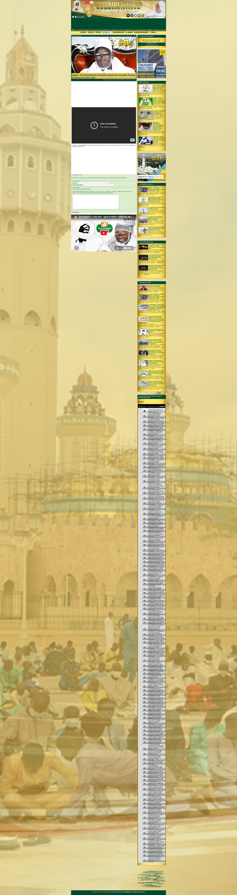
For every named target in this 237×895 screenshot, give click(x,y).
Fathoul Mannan (161, 879)
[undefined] (144, 411)
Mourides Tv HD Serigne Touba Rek (128, 79)
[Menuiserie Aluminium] (151, 77)
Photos (98, 32)
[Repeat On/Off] (145, 406)
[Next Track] (143, 406)
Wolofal (142, 883)
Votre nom (74, 183)
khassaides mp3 (118, 32)
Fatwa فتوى (160, 878)
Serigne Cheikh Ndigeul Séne (145, 873)
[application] (151, 406)
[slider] (163, 406)
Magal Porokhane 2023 (157, 880)
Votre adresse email (77, 185)
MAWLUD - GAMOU (155, 883)
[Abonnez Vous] (151, 181)
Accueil (83, 32)
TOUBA (155, 878)
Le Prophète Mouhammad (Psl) (145, 877)
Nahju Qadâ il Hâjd (147, 884)
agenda (135, 892)
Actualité (106, 32)
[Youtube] (139, 15)
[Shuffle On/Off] (147, 406)
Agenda (146, 881)
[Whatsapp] (142, 15)
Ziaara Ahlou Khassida (148, 880)
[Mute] (160, 406)
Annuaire (123, 892)
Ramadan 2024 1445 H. (144, 881)
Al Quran (129, 32)
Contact (91, 32)
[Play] (141, 406)
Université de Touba (151, 872)
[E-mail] (128, 15)
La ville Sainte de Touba (154, 886)
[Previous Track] (139, 406)
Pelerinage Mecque (153, 881)
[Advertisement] (118, 24)
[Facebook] (131, 15)
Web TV (152, 876)
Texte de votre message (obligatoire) (81, 189)
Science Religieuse (141, 32)
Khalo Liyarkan (149, 871)
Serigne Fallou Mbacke (142, 876)
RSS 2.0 (130, 892)
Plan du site (112, 892)
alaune (152, 877)
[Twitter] (135, 15)
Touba (153, 32)
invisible (149, 877)
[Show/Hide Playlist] (149, 406)
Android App (141, 892)
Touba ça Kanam (145, 875)
